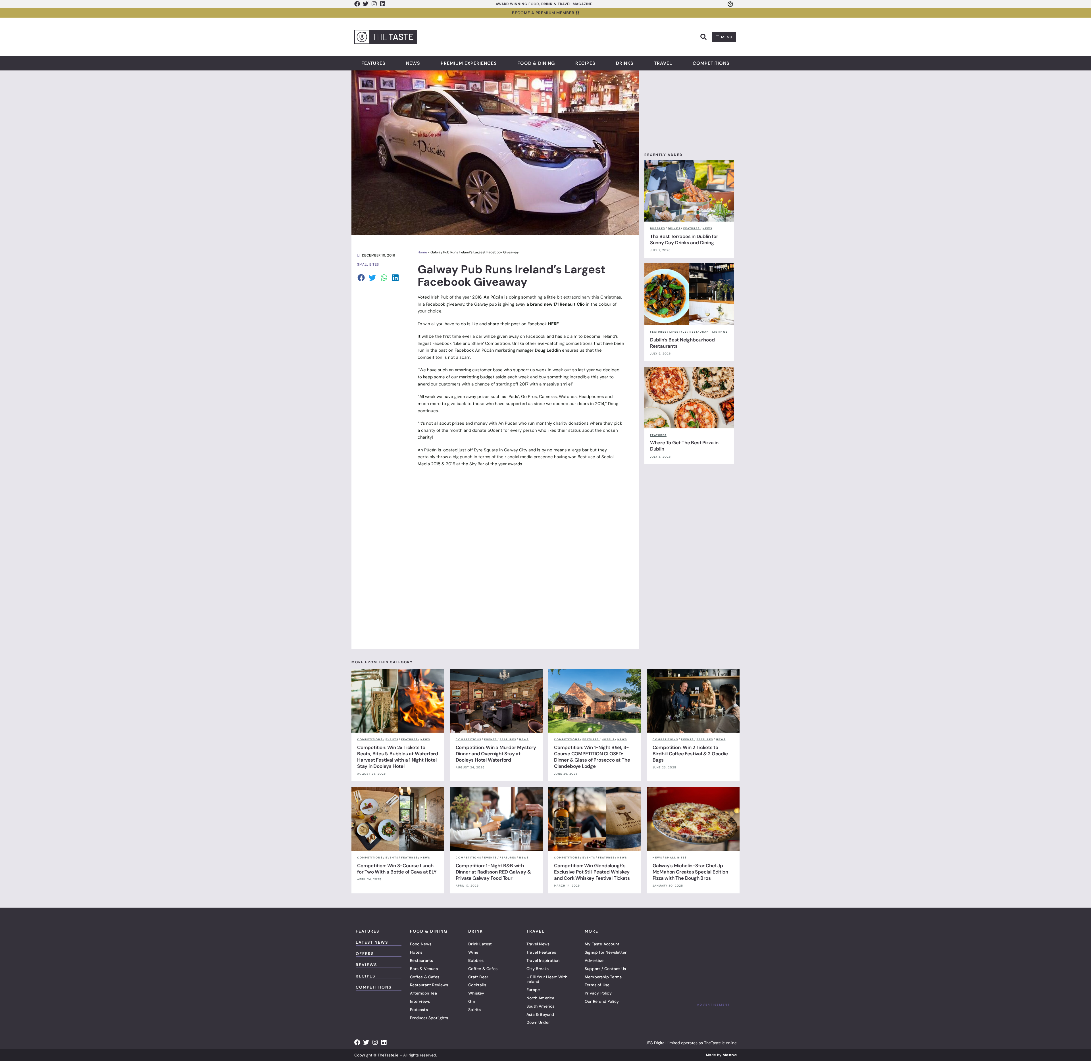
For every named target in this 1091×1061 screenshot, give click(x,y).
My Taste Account (602, 944)
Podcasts (419, 1009)
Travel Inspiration (543, 960)
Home (422, 252)
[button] (703, 37)
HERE (553, 324)
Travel (663, 63)
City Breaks (537, 968)
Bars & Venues (424, 968)
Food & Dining (536, 63)
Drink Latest (480, 944)
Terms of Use (597, 984)
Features (373, 63)
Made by (721, 1054)
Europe (533, 989)
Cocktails (477, 984)
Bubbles (476, 960)
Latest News (372, 942)
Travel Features (541, 952)
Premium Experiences (469, 63)
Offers (365, 953)
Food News (420, 944)
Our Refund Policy (602, 1001)
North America (540, 997)
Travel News (537, 944)
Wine (473, 952)
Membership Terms (603, 976)
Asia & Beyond (540, 1014)
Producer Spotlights (429, 1017)
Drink (475, 931)
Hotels (416, 952)
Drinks (625, 63)
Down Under (538, 1022)
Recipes (585, 63)
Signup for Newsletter (605, 952)
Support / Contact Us (605, 968)
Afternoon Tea (423, 993)
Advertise (594, 960)
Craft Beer (478, 976)
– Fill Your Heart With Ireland (546, 979)
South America (540, 1006)
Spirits (474, 1009)
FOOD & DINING (428, 931)
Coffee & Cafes (424, 976)
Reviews (366, 964)
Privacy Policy (598, 993)
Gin (471, 1001)
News (413, 63)
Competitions (711, 63)
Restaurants (421, 960)
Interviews (420, 1001)
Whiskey (476, 993)
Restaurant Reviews (429, 984)
